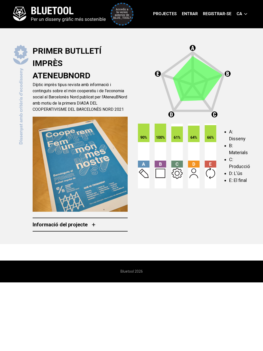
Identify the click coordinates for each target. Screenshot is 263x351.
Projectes (165, 13)
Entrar (190, 13)
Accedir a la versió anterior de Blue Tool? (122, 14)
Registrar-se (217, 13)
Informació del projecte (60, 224)
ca (239, 13)
